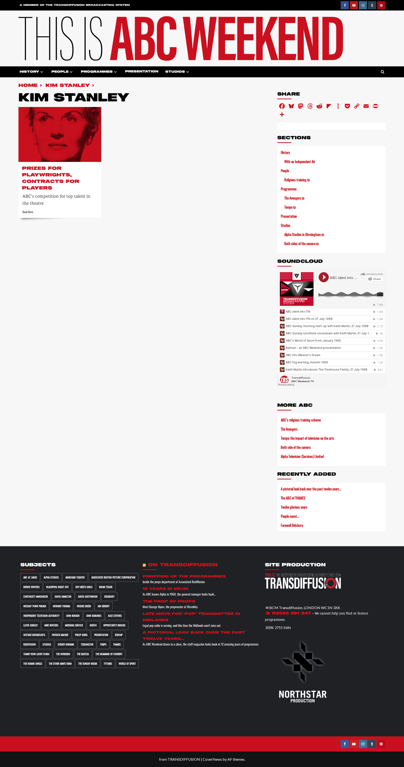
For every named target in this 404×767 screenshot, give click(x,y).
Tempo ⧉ (290, 207)
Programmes (97, 71)
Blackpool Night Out (57, 587)
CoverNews (212, 759)
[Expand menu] (41, 72)
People (60, 71)
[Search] (383, 72)
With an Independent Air (299, 161)
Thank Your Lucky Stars (36, 654)
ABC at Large (30, 577)
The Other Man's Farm (60, 663)
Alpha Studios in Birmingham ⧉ (304, 234)
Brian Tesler (105, 587)
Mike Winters (51, 625)
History (29, 71)
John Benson (72, 615)
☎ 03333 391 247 (288, 613)
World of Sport (127, 663)
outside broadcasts (34, 635)
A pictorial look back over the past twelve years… (311, 488)
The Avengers (289, 429)
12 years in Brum (165, 589)
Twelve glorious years (294, 507)
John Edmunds (93, 615)
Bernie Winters (31, 587)
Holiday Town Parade (34, 606)
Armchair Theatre (75, 577)
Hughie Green (84, 606)
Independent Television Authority (41, 615)
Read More (27, 212)
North (93, 625)
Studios (175, 71)
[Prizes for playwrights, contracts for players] (59, 134)
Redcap (119, 635)
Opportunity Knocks (114, 625)
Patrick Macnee (60, 635)
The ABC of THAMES (293, 497)
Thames (117, 644)
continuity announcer (35, 596)
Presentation (141, 71)
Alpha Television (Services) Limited (302, 456)
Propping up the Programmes (184, 576)
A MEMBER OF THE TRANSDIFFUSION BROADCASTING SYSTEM (75, 5)
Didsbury (109, 596)
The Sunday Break (87, 663)
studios (47, 644)
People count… (290, 516)
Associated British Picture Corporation (113, 577)
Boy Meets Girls (84, 587)
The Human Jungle (32, 663)
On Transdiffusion (183, 565)
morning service (74, 625)
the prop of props (169, 601)
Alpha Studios (51, 577)
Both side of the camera (295, 447)
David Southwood (87, 596)
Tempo (103, 644)
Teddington (87, 644)
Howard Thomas (61, 606)
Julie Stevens (115, 615)
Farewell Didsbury (292, 525)
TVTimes (108, 663)
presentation (101, 635)
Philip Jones (81, 635)
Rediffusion (29, 644)
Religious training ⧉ (297, 179)
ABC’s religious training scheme (301, 419)
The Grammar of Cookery (109, 654)
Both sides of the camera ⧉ (301, 243)
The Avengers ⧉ (294, 197)
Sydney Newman (66, 644)
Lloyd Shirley (30, 625)
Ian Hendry (103, 606)
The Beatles (83, 654)
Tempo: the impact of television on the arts (307, 438)
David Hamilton (63, 596)
